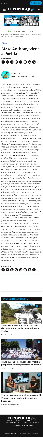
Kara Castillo (5, 335)
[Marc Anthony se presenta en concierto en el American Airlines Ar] (41, 90)
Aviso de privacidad (28, 425)
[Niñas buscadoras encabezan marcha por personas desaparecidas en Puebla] (21, 349)
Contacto (17, 425)
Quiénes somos (11, 422)
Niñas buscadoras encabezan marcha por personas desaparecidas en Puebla (21, 363)
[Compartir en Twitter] (7, 62)
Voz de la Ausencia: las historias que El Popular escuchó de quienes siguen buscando (21, 398)
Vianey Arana (5, 404)
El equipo (36, 422)
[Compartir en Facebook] (3, 62)
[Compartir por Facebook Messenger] (25, 62)
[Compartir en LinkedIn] (29, 62)
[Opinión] (21, 21)
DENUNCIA (36, 3)
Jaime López (5, 368)
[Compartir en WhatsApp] (12, 62)
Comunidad (15, 335)
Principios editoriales (24, 422)
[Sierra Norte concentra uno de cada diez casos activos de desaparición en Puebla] (21, 313)
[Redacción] (5, 75)
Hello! (4, 43)
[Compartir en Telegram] (16, 62)
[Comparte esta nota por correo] (20, 62)
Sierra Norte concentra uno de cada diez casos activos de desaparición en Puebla (20, 328)
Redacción (15, 73)
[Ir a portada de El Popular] (21, 9)
